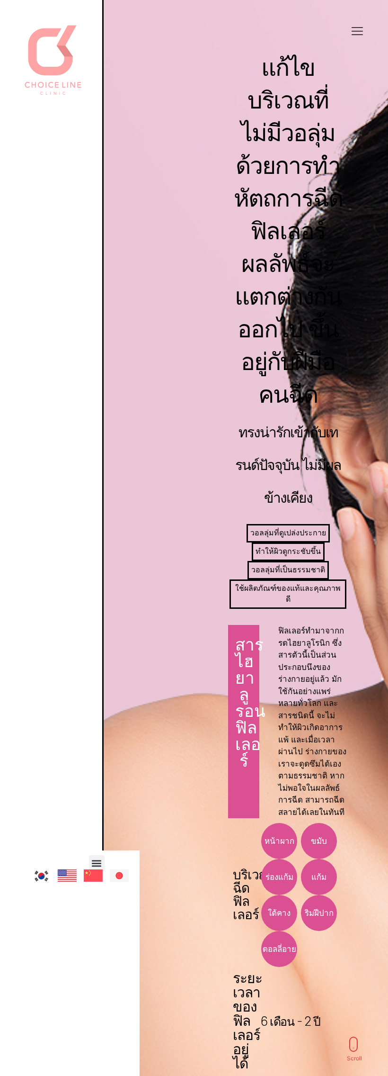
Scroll (354, 1058)
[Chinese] (99, 882)
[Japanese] (125, 882)
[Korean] (47, 882)
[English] (73, 882)
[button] (97, 863)
